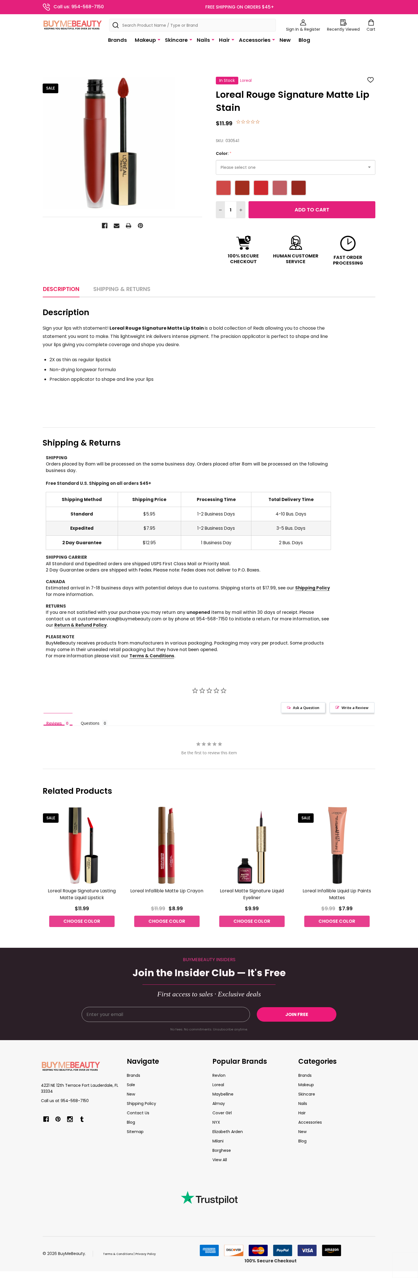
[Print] (128, 226)
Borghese (221, 1150)
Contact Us (138, 1113)
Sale (131, 1085)
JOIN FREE (296, 1014)
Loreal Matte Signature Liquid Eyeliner (252, 894)
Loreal (218, 1085)
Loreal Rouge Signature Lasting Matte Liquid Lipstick (82, 894)
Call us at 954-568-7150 (65, 1101)
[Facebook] (105, 226)
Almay (218, 1103)
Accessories (254, 39)
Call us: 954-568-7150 (78, 6)
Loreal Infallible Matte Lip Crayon (166, 891)
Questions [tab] (90, 723)
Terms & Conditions (151, 656)
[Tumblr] (82, 1119)
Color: (224, 154)
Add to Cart (312, 209)
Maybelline (222, 1094)
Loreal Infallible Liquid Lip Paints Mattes (337, 894)
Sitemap (135, 1131)
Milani (218, 1141)
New (285, 39)
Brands (117, 39)
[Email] (116, 226)
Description (61, 289)
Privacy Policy (145, 1254)
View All (219, 1160)
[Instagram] (70, 1119)
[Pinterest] (140, 226)
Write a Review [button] (355, 707)
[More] (159, 39)
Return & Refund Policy (80, 625)
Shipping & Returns (121, 289)
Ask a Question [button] (306, 707)
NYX (216, 1122)
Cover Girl (222, 1113)
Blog (304, 39)
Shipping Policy (312, 588)
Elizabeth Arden (227, 1131)
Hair (224, 39)
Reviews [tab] (54, 723)
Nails (203, 39)
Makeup (145, 39)
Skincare (176, 39)
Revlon (218, 1075)
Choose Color (81, 921)
